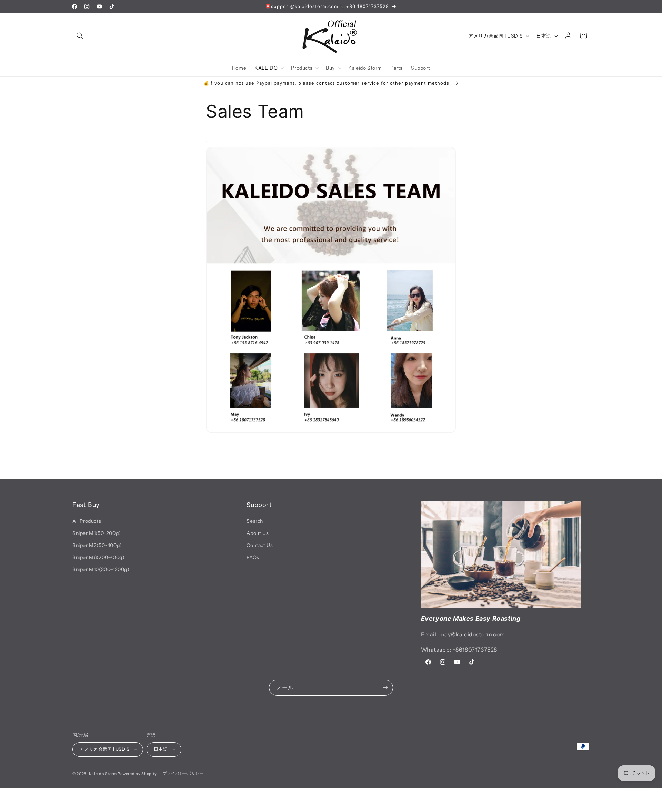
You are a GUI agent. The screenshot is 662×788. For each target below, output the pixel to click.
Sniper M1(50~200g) (96, 533)
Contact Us (260, 545)
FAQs (253, 557)
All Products (86, 521)
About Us (258, 533)
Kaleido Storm (103, 773)
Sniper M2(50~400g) (97, 545)
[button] (80, 35)
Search (255, 521)
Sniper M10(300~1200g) (101, 569)
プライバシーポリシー (183, 773)
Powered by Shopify (137, 773)
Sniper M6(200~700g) (98, 557)
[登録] (385, 688)
